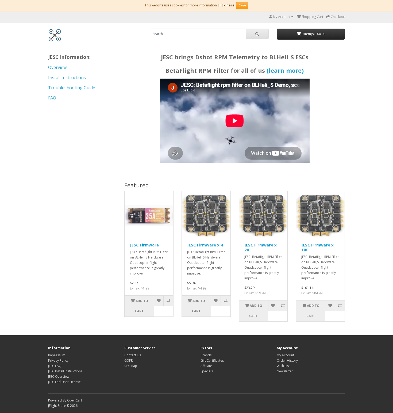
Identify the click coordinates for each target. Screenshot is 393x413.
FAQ (52, 98)
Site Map (130, 366)
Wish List (283, 366)
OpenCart (74, 400)
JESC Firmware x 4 (205, 245)
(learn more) (285, 70)
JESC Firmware (144, 245)
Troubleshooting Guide (71, 88)
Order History (287, 360)
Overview (57, 67)
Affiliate (206, 366)
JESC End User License (64, 382)
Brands (206, 355)
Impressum (56, 355)
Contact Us (132, 355)
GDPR (128, 360)
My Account (285, 355)
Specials (207, 371)
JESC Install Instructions (65, 371)
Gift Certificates (212, 360)
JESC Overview (58, 376)
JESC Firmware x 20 (260, 247)
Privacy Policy (58, 360)
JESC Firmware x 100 (317, 247)
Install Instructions (67, 77)
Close (242, 5)
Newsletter (285, 371)
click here (226, 5)
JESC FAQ (54, 366)
